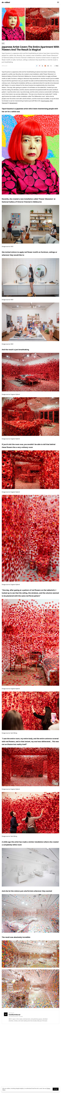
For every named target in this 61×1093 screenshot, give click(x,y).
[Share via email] (48, 66)
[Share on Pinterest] (39, 66)
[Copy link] (51, 66)
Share (57, 65)
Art (3, 43)
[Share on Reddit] (45, 66)
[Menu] (58, 2)
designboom (13, 103)
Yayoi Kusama (45, 101)
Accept (55, 1089)
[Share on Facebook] (37, 66)
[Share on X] (42, 66)
